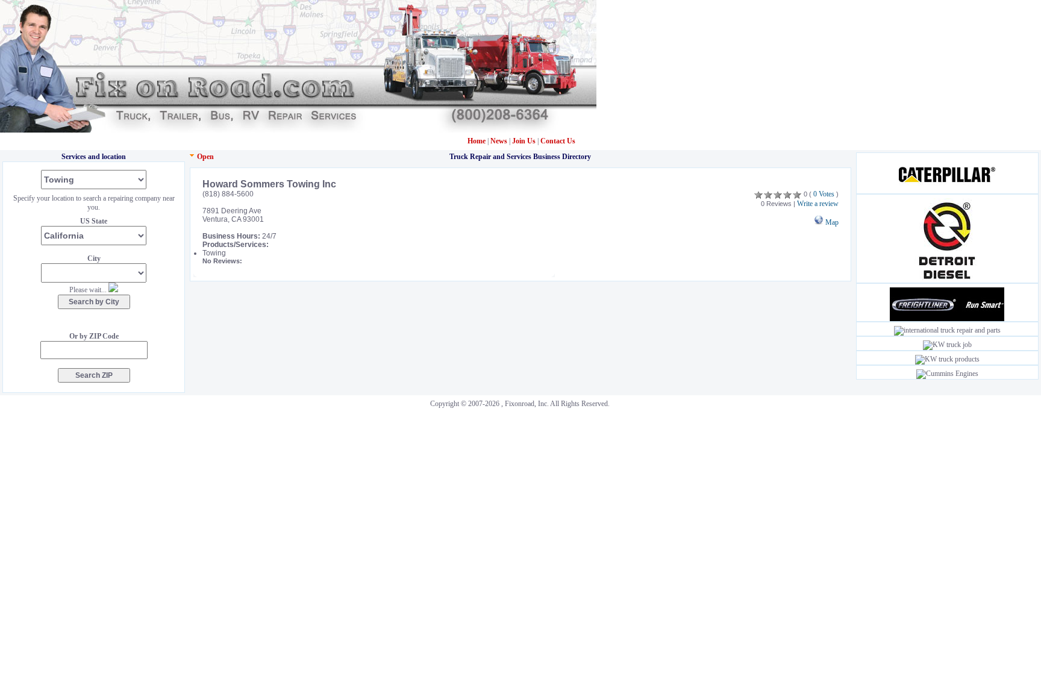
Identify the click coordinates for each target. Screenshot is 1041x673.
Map (831, 222)
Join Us (524, 141)
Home (476, 141)
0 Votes (823, 194)
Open (205, 156)
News (499, 141)
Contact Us (557, 141)
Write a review (818, 203)
